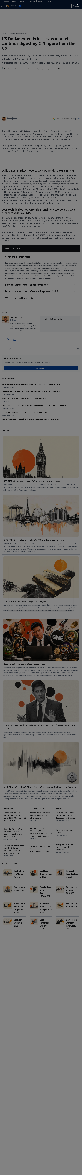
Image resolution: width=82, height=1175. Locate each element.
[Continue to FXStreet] (77, 5)
